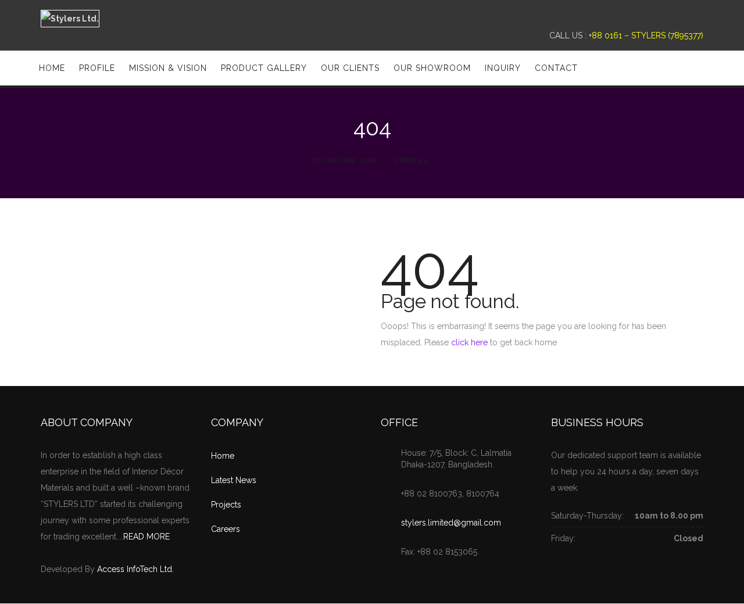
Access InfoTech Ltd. (135, 569)
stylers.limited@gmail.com (451, 522)
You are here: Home (344, 161)
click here (469, 342)
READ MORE (146, 536)
